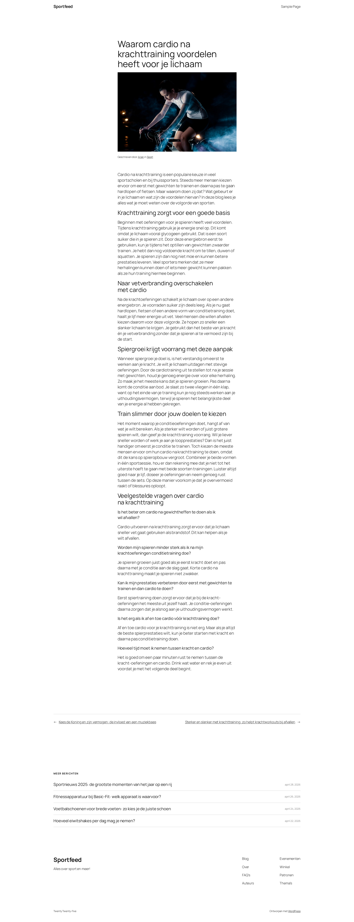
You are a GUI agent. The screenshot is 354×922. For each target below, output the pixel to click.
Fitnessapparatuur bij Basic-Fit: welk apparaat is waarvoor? (107, 796)
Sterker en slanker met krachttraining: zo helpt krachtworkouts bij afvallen (240, 722)
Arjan (141, 157)
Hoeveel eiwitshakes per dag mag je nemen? (94, 821)
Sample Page (291, 6)
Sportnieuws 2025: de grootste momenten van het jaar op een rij (112, 784)
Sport (150, 157)
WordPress (294, 911)
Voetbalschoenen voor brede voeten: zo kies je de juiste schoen (112, 809)
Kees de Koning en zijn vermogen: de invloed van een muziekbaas (107, 722)
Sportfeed (63, 6)
